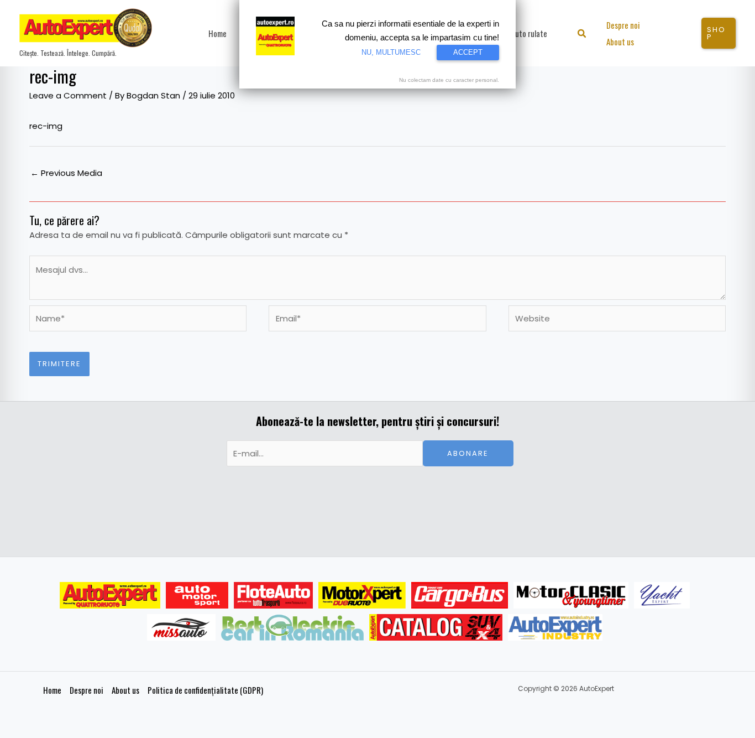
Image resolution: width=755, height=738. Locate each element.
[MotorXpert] (362, 595)
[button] (582, 34)
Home (52, 690)
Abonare (468, 453)
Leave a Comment (68, 95)
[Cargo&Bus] (459, 595)
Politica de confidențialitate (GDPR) (205, 690)
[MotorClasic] (570, 595)
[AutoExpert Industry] (555, 627)
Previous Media (66, 173)
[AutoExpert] (110, 595)
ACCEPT (468, 52)
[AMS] (197, 595)
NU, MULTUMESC (391, 52)
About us (125, 690)
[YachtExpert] (662, 595)
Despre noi (86, 690)
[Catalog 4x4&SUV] (435, 627)
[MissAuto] (181, 627)
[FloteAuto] (273, 595)
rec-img (45, 126)
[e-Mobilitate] (292, 627)
